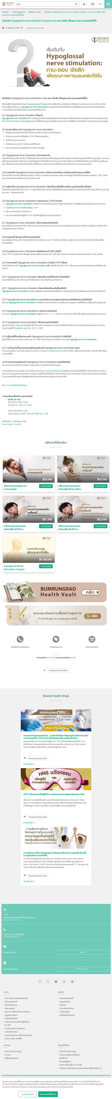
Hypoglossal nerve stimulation (32, 265)
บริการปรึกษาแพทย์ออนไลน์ (16, 998)
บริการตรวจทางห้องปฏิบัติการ (17, 1021)
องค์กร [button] (61, 992)
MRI (9, 254)
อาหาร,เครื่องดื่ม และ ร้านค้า (71, 1064)
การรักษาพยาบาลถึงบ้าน (15, 1028)
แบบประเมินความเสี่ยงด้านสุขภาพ (18, 1035)
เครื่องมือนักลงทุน (67, 1015)
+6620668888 (46, 486)
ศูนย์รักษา (64, 1058)
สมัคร (82, 952)
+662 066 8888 (33, 413)
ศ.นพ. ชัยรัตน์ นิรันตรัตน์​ (16, 385)
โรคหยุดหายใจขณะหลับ (35, 28)
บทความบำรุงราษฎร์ (13, 1051)
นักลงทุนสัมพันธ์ (66, 998)
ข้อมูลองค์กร (65, 1001)
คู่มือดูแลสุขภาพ (11, 1058)
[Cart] (92, 4)
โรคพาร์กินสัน (46, 339)
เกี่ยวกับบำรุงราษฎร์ (68, 1051)
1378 (45, 413)
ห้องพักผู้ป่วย (65, 1061)
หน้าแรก (5, 12)
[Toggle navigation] (108, 4)
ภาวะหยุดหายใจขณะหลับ (56, 350)
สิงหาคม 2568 (35, 12)
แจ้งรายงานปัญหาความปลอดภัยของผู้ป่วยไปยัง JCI (81, 1068)
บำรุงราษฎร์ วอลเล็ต (13, 1038)
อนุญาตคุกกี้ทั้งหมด (48, 1094)
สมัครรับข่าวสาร (11, 1018)
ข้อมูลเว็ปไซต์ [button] (63, 1045)
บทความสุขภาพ (18, 12)
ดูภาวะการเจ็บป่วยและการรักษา (17, 1011)
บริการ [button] (6, 992)
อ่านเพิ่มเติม (28, 764)
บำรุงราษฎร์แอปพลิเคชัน (70, 1054)
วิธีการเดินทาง (82, 969)
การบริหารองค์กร (67, 1008)
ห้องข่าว (63, 1005)
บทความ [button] (7, 1045)
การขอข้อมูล (65, 1011)
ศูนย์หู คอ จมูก (21, 328)
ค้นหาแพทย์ (9, 1008)
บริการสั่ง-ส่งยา (11, 1031)
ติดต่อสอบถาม (11, 1005)
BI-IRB (8, 1025)
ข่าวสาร (8, 1054)
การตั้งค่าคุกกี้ (27, 1094)
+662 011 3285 (25, 405)
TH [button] (100, 4)
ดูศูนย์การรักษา (11, 1015)
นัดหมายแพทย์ (11, 1001)
